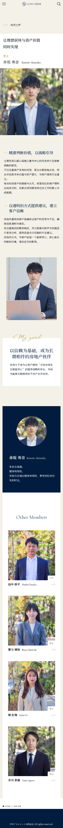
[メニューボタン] (4, 4)
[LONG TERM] (31, 4)
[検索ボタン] (59, 4)
